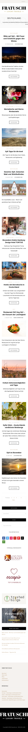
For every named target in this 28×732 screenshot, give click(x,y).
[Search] (20, 1)
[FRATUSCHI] (14, 9)
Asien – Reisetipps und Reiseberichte (11, 694)
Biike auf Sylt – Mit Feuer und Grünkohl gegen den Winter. (14, 38)
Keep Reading (14, 122)
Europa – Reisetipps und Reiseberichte (11, 693)
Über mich (4, 675)
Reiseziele (4, 691)
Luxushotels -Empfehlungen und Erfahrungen (13, 700)
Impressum (5, 678)
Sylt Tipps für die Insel (14, 151)
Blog (3, 676)
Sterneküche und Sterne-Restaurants (11, 648)
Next (13, 500)
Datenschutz (5, 680)
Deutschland (14, 33)
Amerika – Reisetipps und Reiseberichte (12, 698)
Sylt (14, 309)
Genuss (10, 282)
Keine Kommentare (18, 317)
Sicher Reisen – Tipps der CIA (9, 652)
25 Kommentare (18, 177)
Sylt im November (14, 453)
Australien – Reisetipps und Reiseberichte (12, 696)
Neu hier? (4, 673)
